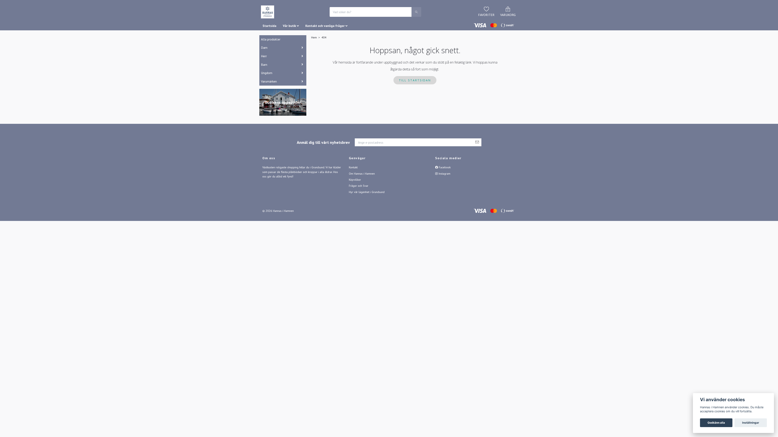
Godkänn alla (716, 422)
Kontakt (353, 167)
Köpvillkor (355, 179)
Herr (264, 56)
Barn (264, 65)
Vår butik (289, 26)
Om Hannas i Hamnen (362, 173)
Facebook (444, 167)
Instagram (444, 173)
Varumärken (269, 81)
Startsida (269, 26)
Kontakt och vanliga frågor (325, 26)
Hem (314, 37)
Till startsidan (415, 80)
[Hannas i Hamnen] (267, 12)
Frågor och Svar (358, 186)
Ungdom (266, 73)
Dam (264, 48)
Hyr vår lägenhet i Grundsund (367, 192)
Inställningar (750, 422)
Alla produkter (270, 39)
